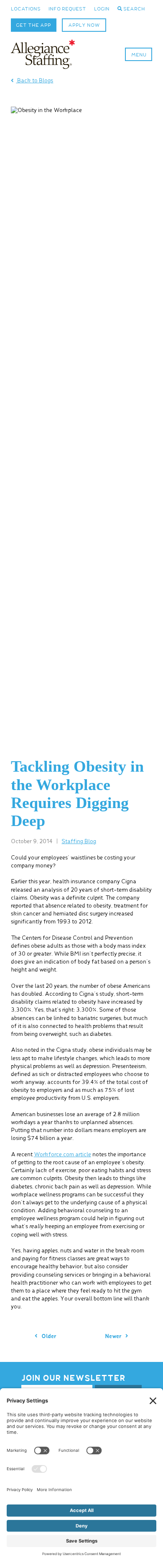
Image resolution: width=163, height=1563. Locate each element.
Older (48, 1336)
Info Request (67, 9)
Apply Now (84, 25)
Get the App (33, 25)
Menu (138, 55)
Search (133, 9)
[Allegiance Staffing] (43, 54)
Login (102, 9)
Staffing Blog (78, 841)
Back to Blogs (34, 81)
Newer (114, 1336)
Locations (26, 9)
